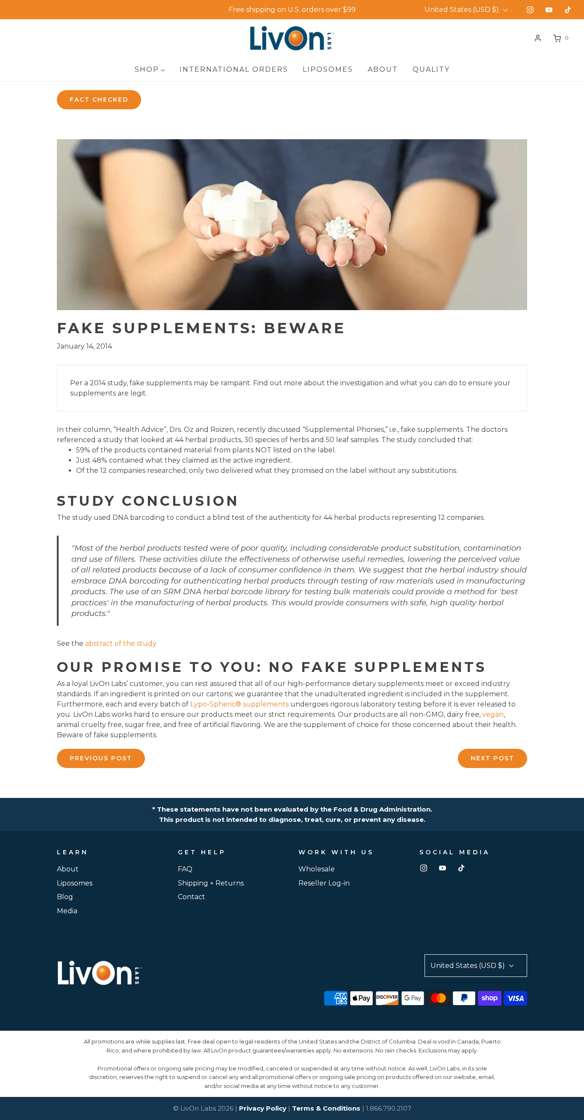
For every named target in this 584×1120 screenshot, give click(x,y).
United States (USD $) (463, 10)
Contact (191, 897)
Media (67, 911)
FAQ (185, 869)
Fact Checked (99, 99)
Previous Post (101, 758)
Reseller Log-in (324, 883)
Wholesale (316, 869)
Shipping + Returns (211, 883)
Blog (65, 897)
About (68, 869)
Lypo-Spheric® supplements (239, 704)
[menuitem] (150, 69)
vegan (493, 714)
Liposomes (74, 883)
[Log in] (538, 38)
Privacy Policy (262, 1108)
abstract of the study (120, 643)
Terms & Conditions (326, 1108)
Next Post (492, 758)
